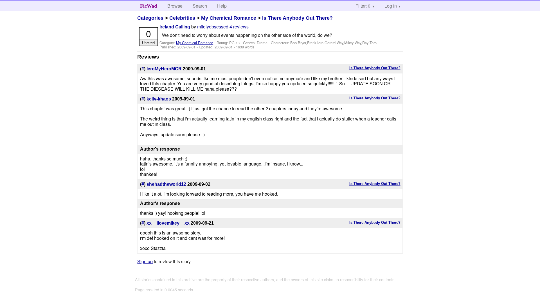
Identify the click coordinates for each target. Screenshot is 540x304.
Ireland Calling (174, 26)
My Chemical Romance (228, 18)
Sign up (145, 261)
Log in (390, 6)
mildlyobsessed (212, 26)
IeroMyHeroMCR (164, 68)
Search (200, 6)
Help (222, 6)
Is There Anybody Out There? (297, 18)
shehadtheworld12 (166, 184)
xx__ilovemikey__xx (168, 223)
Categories (150, 18)
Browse (175, 6)
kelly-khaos (159, 99)
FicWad (148, 6)
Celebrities (182, 18)
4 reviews (239, 26)
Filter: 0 (363, 6)
